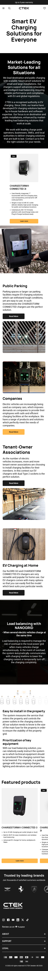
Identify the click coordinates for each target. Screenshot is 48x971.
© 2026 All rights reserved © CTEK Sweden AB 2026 (24, 966)
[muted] (44, 142)
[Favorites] (44, 8)
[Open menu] (3, 8)
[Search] (9, 8)
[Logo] (24, 8)
